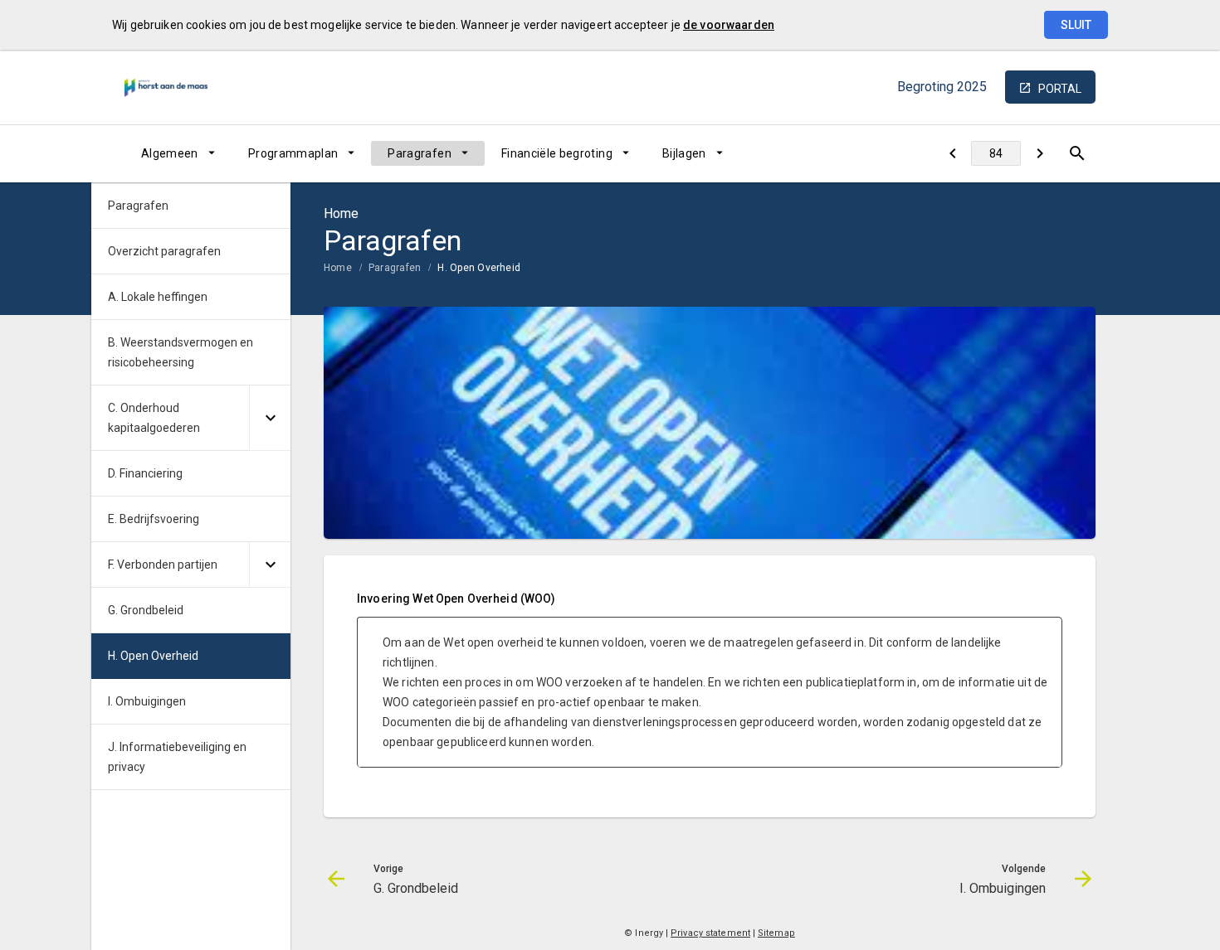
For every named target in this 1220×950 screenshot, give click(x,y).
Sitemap (776, 933)
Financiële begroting (556, 153)
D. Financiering (145, 473)
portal (1059, 88)
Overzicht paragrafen (164, 251)
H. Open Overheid (478, 268)
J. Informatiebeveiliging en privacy (177, 756)
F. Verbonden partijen (162, 564)
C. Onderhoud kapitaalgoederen (154, 417)
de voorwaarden (728, 25)
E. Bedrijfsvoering (153, 519)
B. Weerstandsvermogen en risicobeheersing (180, 352)
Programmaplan (293, 153)
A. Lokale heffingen (157, 296)
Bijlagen (684, 153)
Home (338, 268)
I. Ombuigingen (147, 701)
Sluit (1076, 25)
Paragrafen (419, 153)
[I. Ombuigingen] (1039, 153)
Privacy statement (710, 933)
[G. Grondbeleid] (952, 153)
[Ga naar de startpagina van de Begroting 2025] (165, 87)
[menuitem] (178, 153)
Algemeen (169, 153)
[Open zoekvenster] (1077, 153)
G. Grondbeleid (145, 610)
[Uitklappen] (269, 418)
